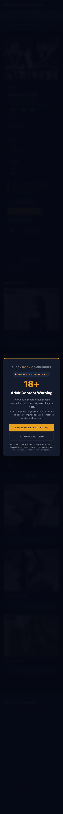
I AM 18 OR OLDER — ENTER (31, 428)
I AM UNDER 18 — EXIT (31, 437)
